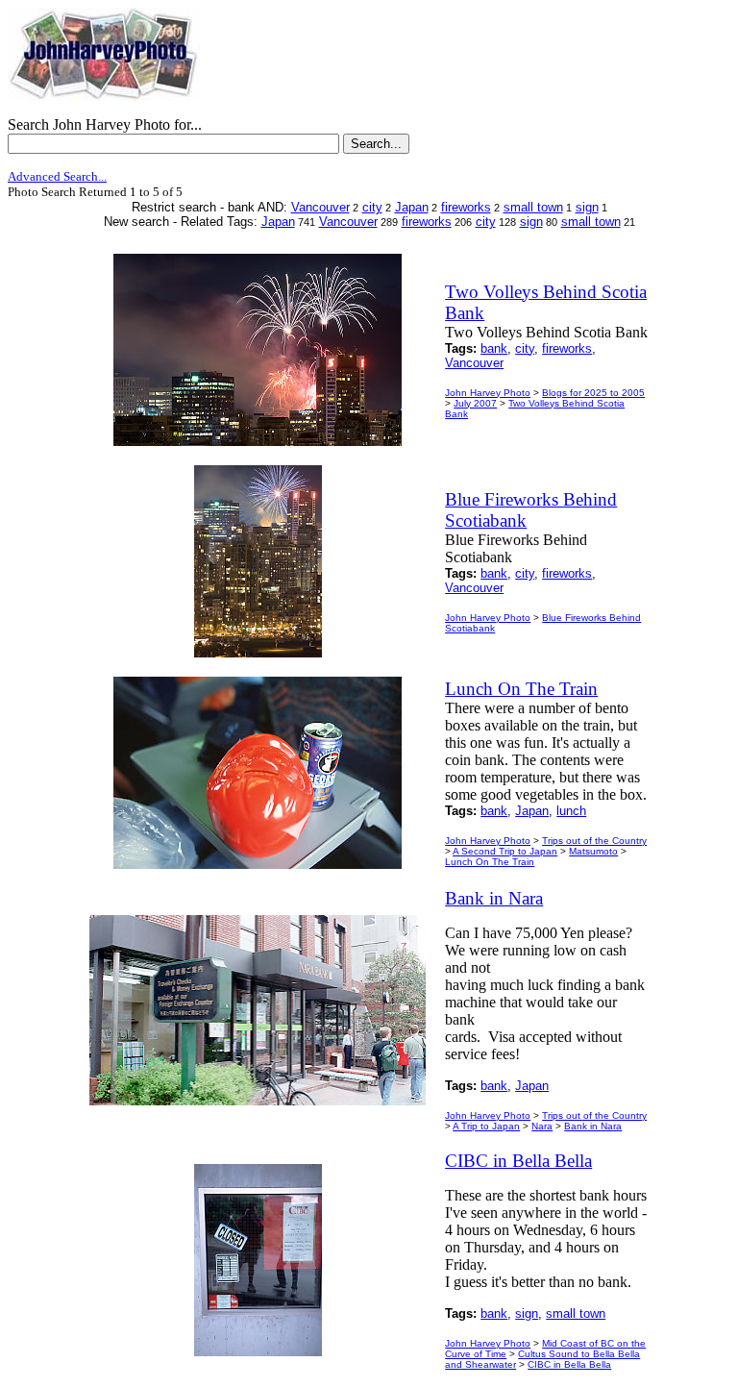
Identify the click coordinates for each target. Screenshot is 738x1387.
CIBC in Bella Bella (569, 1364)
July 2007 (475, 403)
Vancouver (320, 207)
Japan (412, 207)
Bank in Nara (593, 1126)
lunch (571, 811)
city (372, 207)
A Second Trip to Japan (505, 851)
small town (533, 207)
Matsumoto (593, 851)
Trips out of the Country (594, 840)
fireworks (466, 207)
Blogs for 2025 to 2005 (593, 392)
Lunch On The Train (489, 861)
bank (493, 348)
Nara (542, 1126)
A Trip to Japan (486, 1126)
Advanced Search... (57, 176)
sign (587, 207)
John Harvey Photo (487, 392)
